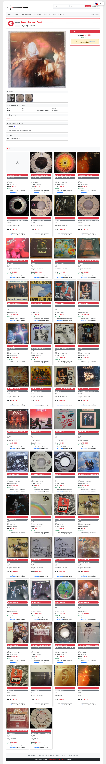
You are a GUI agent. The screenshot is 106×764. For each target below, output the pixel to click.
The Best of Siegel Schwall (37, 604)
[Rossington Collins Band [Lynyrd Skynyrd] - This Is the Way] (88, 248)
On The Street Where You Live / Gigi (63, 177)
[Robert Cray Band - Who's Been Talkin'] (65, 291)
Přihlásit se (88, 6)
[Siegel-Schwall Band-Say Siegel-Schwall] (37, 59)
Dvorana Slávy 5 (35, 647)
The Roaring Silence (59, 690)
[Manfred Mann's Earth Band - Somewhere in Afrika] (17, 504)
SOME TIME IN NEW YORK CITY (62, 348)
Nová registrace (31, 755)
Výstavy (16, 14)
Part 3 (33, 519)
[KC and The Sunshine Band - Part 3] (41, 504)
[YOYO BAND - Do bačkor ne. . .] (17, 675)
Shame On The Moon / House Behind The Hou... (18, 434)
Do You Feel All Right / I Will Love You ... (87, 391)
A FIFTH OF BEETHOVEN (13, 391)
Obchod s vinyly (26, 14)
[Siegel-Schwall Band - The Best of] (65, 205)
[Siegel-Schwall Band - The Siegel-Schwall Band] (88, 547)
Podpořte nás (47, 14)
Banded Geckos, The (83, 434)
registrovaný (92, 41)
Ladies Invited (58, 434)
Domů (9, 14)
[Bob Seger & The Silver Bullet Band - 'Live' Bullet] (17, 248)
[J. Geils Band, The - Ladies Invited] (65, 419)
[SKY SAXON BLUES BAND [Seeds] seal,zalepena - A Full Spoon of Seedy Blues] (88, 462)
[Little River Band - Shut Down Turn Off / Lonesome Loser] (17, 205)
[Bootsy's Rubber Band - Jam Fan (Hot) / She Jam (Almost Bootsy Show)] (88, 205)
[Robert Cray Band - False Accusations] (17, 333)
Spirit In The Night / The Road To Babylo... (41, 733)
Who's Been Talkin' (59, 305)
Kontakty (61, 14)
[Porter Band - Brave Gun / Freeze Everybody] (65, 462)
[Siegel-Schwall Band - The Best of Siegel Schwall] (41, 590)
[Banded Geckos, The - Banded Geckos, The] (88, 419)
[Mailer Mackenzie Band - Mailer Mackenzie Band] (41, 376)
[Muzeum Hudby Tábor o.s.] (17, 7)
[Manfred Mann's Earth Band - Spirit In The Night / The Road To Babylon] (41, 718)
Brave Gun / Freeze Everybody (61, 476)
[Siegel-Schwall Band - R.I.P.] (88, 504)
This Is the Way (82, 263)
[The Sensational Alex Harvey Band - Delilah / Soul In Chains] (41, 162)
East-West (81, 348)
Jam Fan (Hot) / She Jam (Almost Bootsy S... (88, 220)
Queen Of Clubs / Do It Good (38, 220)
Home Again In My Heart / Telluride (39, 476)
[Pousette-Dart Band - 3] (41, 419)
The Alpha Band (35, 690)
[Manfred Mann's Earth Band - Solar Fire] (88, 675)
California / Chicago (12, 177)
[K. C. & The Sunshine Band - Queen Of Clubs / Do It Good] (41, 205)
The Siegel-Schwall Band (84, 562)
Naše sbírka (37, 14)
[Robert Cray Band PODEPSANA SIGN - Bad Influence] (65, 376)
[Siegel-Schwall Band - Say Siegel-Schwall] (88, 590)
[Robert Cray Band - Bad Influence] (88, 291)
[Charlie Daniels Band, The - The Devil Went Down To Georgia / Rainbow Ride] (65, 632)
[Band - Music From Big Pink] (65, 248)
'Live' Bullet (10, 263)
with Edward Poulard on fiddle (38, 348)
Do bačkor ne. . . (58, 519)
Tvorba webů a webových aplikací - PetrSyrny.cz (57, 759)
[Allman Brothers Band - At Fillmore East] (17, 462)
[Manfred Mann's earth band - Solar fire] (88, 162)
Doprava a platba (54, 755)
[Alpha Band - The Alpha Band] (41, 675)
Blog (54, 14)
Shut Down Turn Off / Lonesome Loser (16, 220)
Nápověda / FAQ (43, 755)
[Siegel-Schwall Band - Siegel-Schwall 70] (17, 590)
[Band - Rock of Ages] (41, 248)
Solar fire (81, 177)
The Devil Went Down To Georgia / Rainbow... (65, 647)
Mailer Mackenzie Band (37, 391)
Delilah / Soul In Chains (37, 177)
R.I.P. (80, 519)
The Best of (57, 220)
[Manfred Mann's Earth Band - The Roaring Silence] (65, 675)
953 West (34, 562)
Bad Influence (82, 305)
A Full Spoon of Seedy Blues (85, 476)
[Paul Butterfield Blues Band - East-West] (88, 333)
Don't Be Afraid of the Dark (14, 305)
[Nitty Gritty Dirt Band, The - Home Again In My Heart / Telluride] (41, 462)
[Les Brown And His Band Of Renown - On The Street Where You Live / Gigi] (65, 162)
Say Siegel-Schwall (83, 604)
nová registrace (95, 6)
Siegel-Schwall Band (12, 647)
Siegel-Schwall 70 (12, 604)
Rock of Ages (35, 263)
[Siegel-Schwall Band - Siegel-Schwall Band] (17, 632)
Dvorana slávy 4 (82, 647)
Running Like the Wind (37, 305)
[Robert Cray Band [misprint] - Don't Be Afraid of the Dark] (17, 291)
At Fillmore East (11, 476)
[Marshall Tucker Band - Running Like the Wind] (41, 291)
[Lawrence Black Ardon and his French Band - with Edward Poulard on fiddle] (41, 333)
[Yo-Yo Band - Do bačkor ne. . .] (65, 504)
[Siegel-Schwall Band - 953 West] (41, 547)
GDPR (63, 755)
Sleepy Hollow (58, 604)
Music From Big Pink (59, 263)
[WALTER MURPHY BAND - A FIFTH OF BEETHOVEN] (17, 376)
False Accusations (12, 348)
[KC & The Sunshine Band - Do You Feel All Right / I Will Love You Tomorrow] (88, 376)
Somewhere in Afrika (12, 519)
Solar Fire (81, 690)
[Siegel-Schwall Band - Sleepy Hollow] (65, 590)
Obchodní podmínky (73, 755)
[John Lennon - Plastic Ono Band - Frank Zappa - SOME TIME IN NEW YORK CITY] (65, 333)
